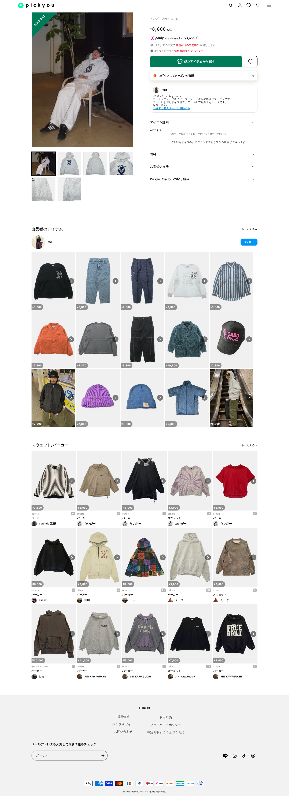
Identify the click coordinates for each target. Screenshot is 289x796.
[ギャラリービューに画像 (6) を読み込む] (69, 189)
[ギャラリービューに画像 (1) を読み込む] (43, 164)
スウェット (174, 518)
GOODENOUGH (40, 666)
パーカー (37, 518)
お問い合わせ (123, 731)
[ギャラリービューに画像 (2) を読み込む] (69, 164)
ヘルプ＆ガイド (123, 724)
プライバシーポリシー (165, 725)
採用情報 (123, 717)
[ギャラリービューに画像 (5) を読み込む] (43, 189)
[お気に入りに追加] (250, 61)
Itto (49, 242)
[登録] (102, 756)
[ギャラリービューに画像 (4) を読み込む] (121, 164)
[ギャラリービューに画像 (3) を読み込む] (95, 164)
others (35, 513)
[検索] (230, 5)
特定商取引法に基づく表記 (165, 732)
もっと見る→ (249, 229)
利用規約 (166, 717)
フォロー (249, 242)
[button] (268, 5)
